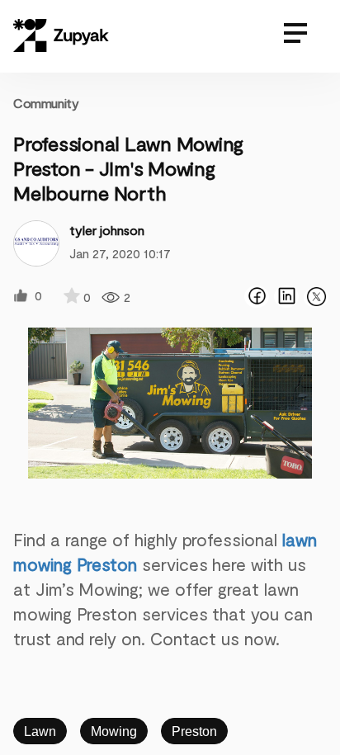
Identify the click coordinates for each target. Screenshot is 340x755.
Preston (194, 731)
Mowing (114, 731)
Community (45, 103)
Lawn (40, 731)
